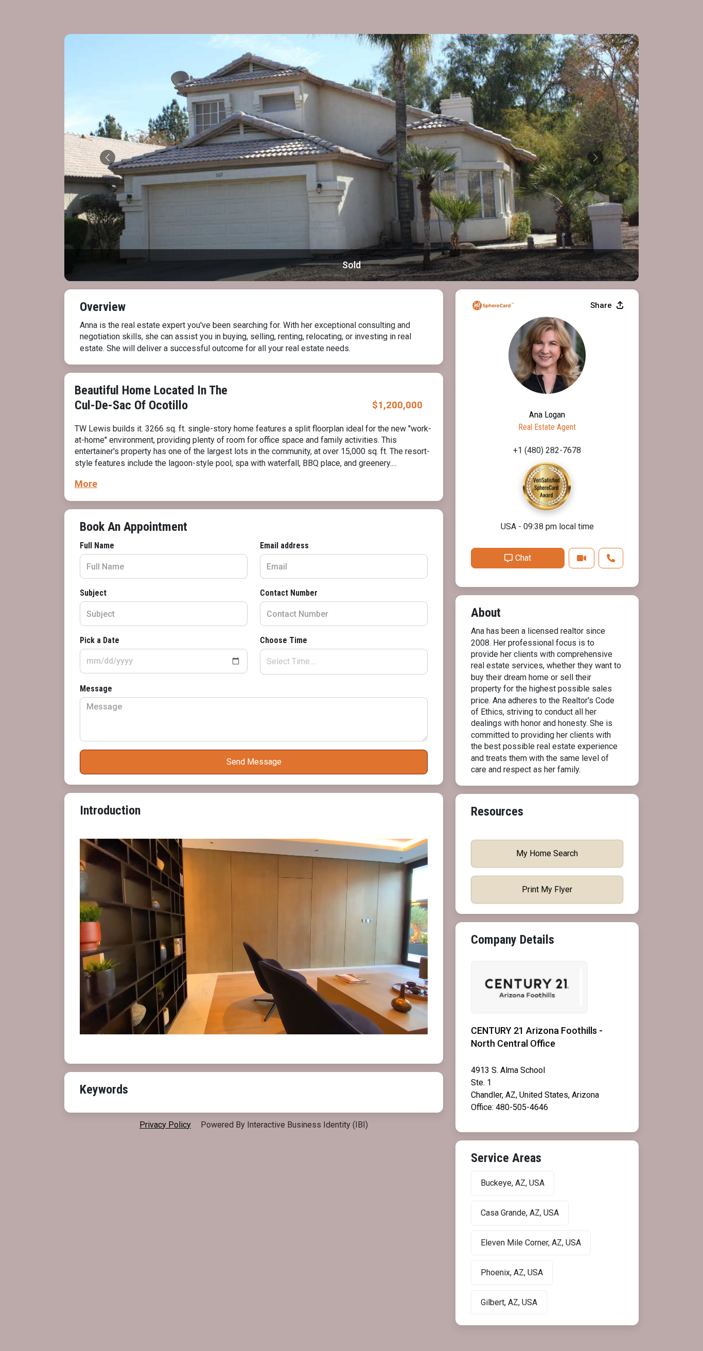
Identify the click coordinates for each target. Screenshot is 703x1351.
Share (602, 305)
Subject (93, 593)
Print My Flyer (547, 889)
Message (96, 689)
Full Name (97, 545)
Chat (523, 558)
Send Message (254, 762)
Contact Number (289, 593)
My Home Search (547, 853)
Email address (284, 545)
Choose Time (283, 640)
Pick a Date (99, 640)
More (86, 483)
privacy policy (165, 1125)
